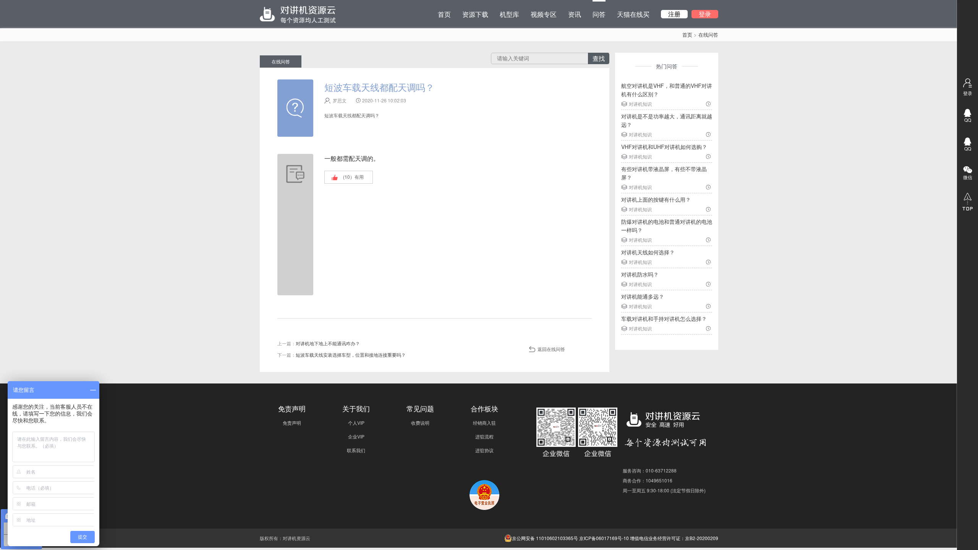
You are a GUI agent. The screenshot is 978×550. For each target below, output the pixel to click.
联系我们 (356, 450)
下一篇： (341, 354)
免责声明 (292, 422)
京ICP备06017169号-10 (604, 538)
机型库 (509, 14)
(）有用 (353, 176)
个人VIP (356, 422)
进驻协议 (484, 450)
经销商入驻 (484, 422)
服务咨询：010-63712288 (650, 470)
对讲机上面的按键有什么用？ (656, 199)
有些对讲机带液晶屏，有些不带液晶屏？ (664, 173)
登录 (705, 14)
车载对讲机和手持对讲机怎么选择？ (664, 318)
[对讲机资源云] (298, 14)
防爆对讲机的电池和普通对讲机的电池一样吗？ (666, 226)
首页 (444, 14)
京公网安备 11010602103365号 (545, 538)
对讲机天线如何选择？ (648, 252)
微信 (967, 177)
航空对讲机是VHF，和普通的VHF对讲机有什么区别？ (666, 90)
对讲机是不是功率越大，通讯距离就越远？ (666, 120)
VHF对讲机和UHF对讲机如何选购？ (664, 146)
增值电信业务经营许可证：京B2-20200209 (674, 538)
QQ (967, 119)
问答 (599, 14)
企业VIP (356, 436)
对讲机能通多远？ (642, 296)
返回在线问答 (551, 349)
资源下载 (475, 14)
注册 (674, 14)
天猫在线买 (633, 14)
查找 (599, 58)
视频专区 (544, 14)
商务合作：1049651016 (647, 480)
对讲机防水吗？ (640, 274)
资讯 (574, 14)
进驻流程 (484, 436)
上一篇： (318, 343)
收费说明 (420, 422)
